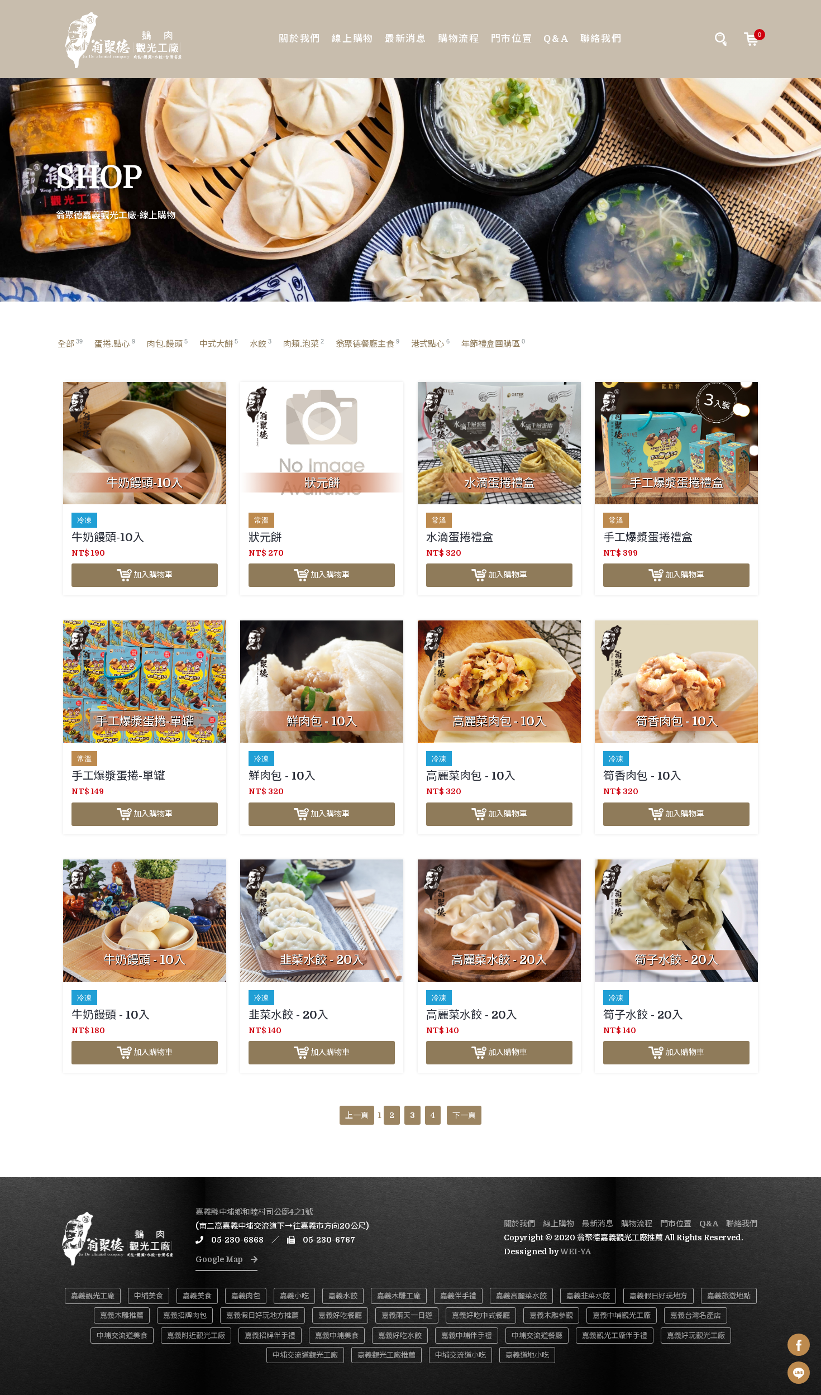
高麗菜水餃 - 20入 (471, 1015)
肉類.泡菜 (303, 343)
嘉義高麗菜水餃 (521, 1296)
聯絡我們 (601, 39)
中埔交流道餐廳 (537, 1335)
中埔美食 (148, 1296)
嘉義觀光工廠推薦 (386, 1355)
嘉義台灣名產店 (695, 1315)
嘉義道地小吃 (527, 1355)
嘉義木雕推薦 (122, 1315)
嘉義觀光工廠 (92, 1296)
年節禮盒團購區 (493, 343)
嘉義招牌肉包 (185, 1315)
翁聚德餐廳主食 (367, 343)
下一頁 (464, 1115)
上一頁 (357, 1115)
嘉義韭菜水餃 (588, 1296)
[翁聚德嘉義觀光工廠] (123, 39)
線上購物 (353, 39)
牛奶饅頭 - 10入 (110, 1015)
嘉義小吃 (294, 1296)
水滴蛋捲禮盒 (459, 537)
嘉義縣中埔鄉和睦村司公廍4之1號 (254, 1211)
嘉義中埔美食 (337, 1335)
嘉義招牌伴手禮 (270, 1335)
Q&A (556, 39)
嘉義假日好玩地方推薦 (262, 1315)
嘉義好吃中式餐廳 (481, 1315)
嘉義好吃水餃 (400, 1335)
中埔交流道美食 (122, 1335)
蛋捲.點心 (114, 343)
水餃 (260, 343)
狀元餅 (265, 537)
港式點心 (430, 343)
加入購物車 (152, 574)
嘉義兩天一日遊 (406, 1315)
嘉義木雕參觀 (551, 1315)
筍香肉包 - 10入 (642, 776)
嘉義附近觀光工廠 (196, 1335)
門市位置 (512, 39)
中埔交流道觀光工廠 (305, 1355)
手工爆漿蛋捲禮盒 (648, 537)
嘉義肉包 (245, 1296)
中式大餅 (218, 343)
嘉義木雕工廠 (399, 1296)
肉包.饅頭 (167, 343)
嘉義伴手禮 (458, 1296)
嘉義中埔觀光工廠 (622, 1315)
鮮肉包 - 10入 (282, 776)
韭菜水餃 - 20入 (288, 1015)
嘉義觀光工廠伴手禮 (614, 1335)
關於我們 (300, 39)
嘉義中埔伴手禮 (466, 1335)
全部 (70, 343)
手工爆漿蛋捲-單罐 (118, 776)
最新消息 (406, 39)
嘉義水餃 (342, 1296)
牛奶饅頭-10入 (107, 537)
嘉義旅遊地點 (729, 1296)
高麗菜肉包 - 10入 (470, 776)
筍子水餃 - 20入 (643, 1015)
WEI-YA (575, 1251)
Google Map (223, 1259)
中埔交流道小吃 (460, 1355)
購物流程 (459, 39)
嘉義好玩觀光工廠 (696, 1335)
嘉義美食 (197, 1296)
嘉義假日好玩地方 (658, 1296)
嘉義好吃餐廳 (340, 1315)
